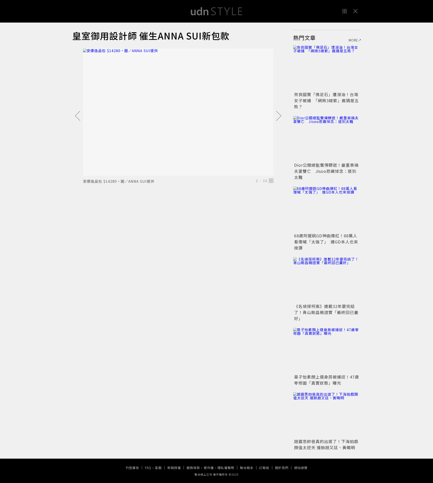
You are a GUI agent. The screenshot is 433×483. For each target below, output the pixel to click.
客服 (158, 467)
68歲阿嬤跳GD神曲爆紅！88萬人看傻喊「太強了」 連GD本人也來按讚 (326, 242)
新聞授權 (174, 467)
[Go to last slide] (77, 116)
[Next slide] (278, 116)
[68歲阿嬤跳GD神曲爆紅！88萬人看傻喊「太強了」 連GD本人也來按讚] (327, 209)
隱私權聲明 (225, 467)
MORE (353, 40)
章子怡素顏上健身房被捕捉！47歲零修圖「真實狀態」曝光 (326, 380)
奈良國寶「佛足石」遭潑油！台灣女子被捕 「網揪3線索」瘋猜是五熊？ (326, 100)
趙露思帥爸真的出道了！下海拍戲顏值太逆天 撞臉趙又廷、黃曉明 (326, 444)
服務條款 (193, 467)
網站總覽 (301, 467)
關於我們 (281, 467)
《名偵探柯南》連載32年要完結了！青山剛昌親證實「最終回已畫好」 (326, 312)
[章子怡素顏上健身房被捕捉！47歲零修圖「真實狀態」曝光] (327, 350)
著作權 (209, 467)
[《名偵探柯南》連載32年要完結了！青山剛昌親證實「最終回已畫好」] (327, 279)
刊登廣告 (132, 467)
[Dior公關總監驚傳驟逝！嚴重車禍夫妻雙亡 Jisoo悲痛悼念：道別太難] (327, 138)
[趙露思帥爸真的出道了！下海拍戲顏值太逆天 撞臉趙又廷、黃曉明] (327, 414)
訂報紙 (264, 467)
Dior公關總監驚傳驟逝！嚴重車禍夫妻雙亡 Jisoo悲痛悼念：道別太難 (326, 171)
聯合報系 (246, 467)
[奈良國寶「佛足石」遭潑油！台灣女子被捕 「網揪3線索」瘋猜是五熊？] (327, 67)
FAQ (148, 467)
